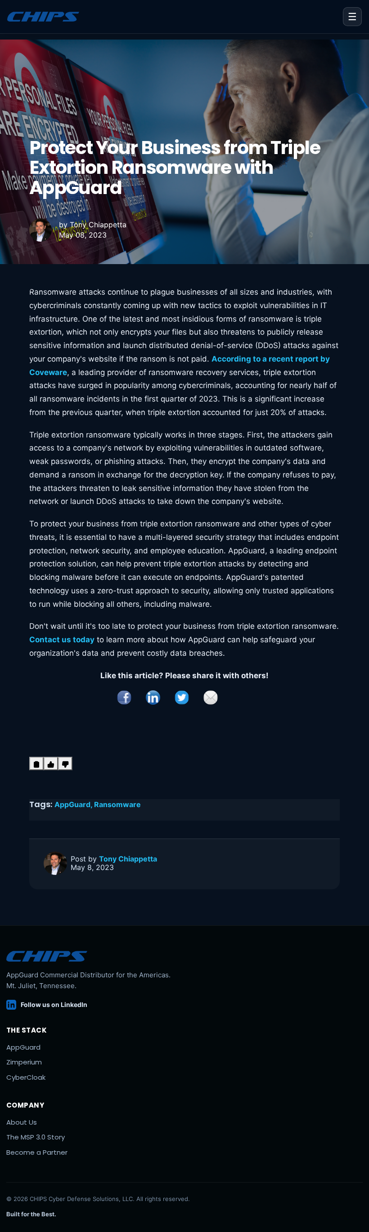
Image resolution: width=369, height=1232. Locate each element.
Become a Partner (37, 1152)
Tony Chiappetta (98, 224)
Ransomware (117, 804)
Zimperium (24, 1062)
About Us (21, 1122)
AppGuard (23, 1047)
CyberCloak (25, 1077)
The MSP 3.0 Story (35, 1137)
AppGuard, (74, 804)
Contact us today (61, 639)
